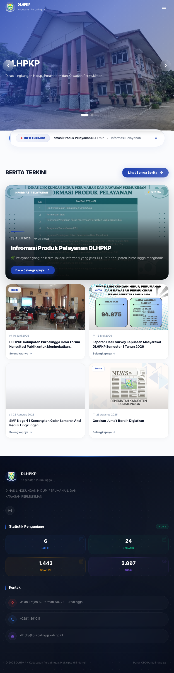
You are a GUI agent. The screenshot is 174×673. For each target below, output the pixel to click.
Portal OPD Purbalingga (147, 662)
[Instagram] (9, 510)
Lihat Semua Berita (142, 172)
